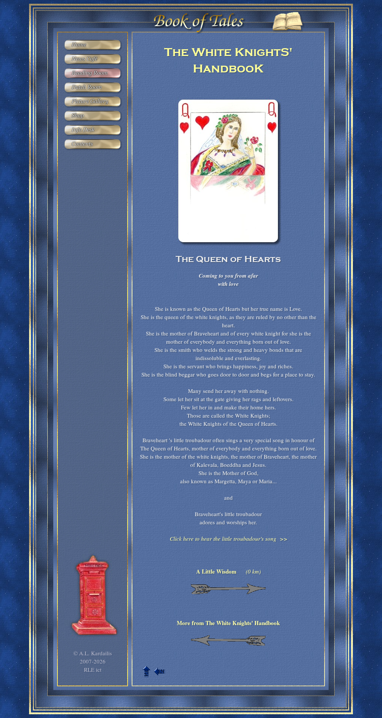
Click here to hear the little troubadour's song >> (228, 538)
